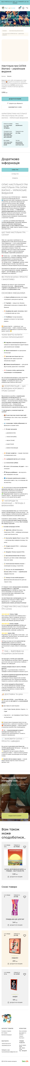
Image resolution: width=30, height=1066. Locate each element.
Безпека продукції (7, 1034)
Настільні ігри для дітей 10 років (8, 143)
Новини (21, 1036)
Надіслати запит (15, 815)
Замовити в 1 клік (15, 107)
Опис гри (15, 169)
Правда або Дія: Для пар (15, 919)
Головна (5, 30)
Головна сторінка (6, 1031)
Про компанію (23, 1031)
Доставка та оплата (22, 1034)
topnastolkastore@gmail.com (10, 1051)
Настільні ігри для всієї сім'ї (16, 30)
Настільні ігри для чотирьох (8, 127)
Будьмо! (15, 958)
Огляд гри (15, 174)
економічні (19, 142)
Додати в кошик (15, 98)
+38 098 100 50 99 (6, 1045)
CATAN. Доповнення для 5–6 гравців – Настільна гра (15, 870)
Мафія (15, 996)
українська (19, 125)
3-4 (5, 125)
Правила (15, 178)
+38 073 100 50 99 (6, 1043)
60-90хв (18, 133)
